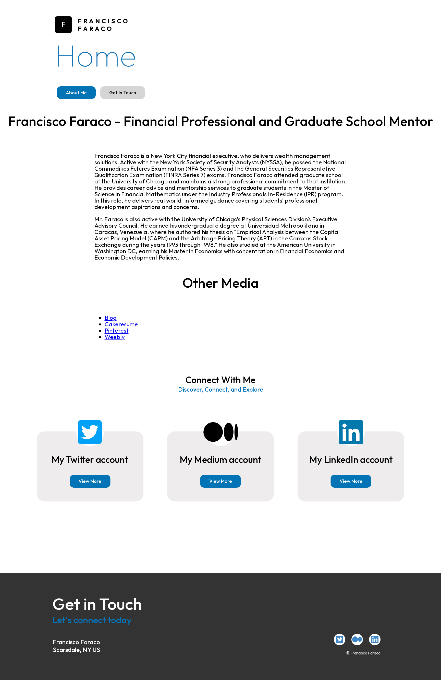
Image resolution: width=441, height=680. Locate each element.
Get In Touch (122, 93)
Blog (111, 317)
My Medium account (221, 459)
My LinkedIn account (351, 459)
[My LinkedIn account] (375, 639)
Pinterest (117, 330)
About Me (76, 93)
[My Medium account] (357, 639)
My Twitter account (90, 459)
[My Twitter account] (339, 639)
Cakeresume (121, 324)
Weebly (115, 337)
